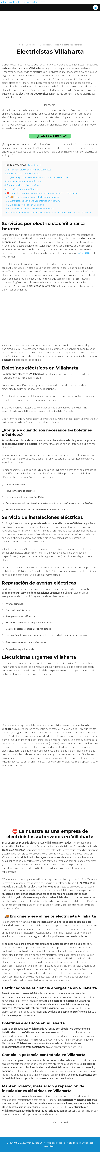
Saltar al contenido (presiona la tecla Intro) (23, 1)
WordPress (50, 1146)
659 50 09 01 (86, 252)
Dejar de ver (33, 165)
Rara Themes (74, 1142)
